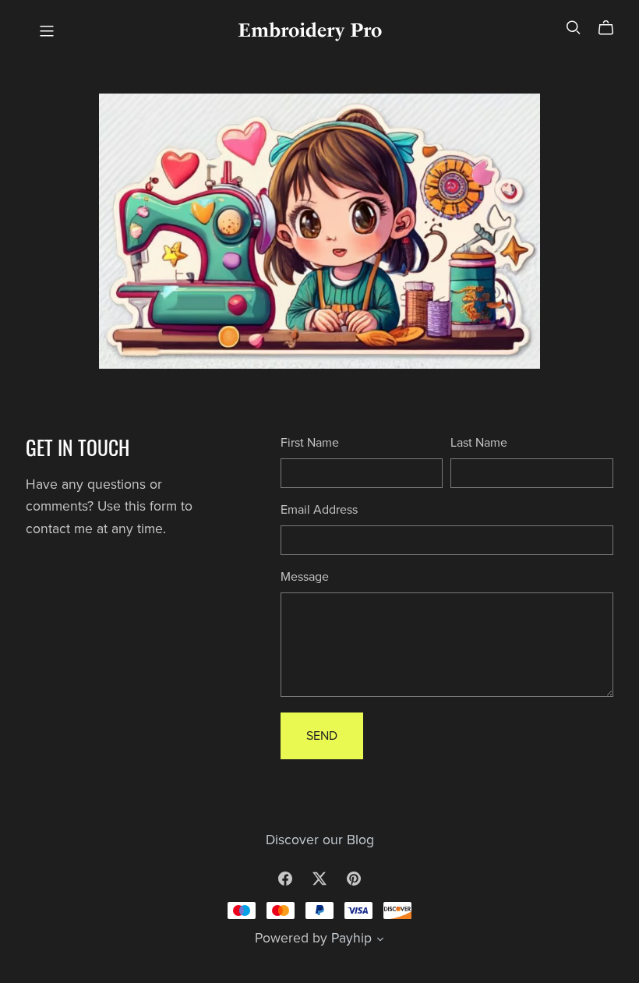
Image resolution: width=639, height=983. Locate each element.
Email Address (319, 510)
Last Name (478, 443)
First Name (310, 443)
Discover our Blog (320, 840)
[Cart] (612, 28)
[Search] (574, 27)
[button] (380, 940)
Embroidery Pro (310, 30)
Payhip (351, 938)
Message (305, 577)
